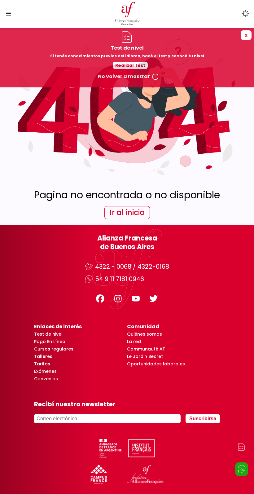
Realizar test (130, 65)
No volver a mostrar (124, 76)
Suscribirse (202, 418)
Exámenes (45, 371)
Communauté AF (146, 348)
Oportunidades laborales (156, 363)
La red (134, 341)
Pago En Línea (49, 341)
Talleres (43, 356)
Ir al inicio (127, 212)
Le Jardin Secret (145, 356)
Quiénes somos (144, 334)
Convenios (46, 378)
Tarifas (42, 363)
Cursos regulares (53, 348)
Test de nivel (48, 334)
